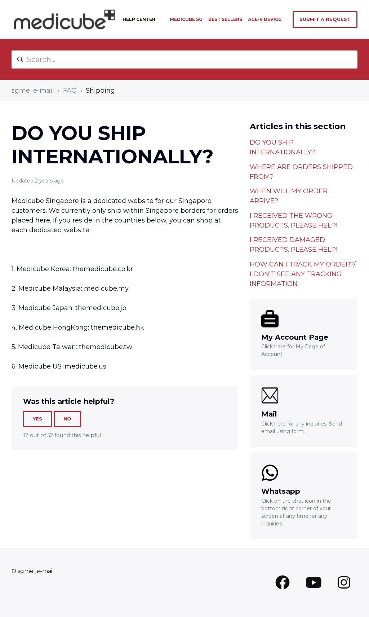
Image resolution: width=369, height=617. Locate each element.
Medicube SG (186, 19)
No (67, 419)
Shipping (100, 90)
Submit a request (325, 19)
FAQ (70, 90)
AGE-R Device (264, 19)
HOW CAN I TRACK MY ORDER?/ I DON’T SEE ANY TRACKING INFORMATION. (303, 274)
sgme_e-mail (33, 90)
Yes (37, 419)
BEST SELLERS (225, 19)
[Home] (64, 19)
